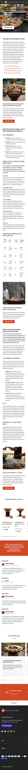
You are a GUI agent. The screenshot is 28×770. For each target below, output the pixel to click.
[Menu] (2, 2)
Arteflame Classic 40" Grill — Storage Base (7, 523)
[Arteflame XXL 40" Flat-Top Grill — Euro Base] (20, 512)
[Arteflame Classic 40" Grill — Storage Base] (7, 512)
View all (14, 638)
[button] (26, 2)
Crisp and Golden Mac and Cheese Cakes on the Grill (12, 661)
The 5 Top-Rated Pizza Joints (12, 66)
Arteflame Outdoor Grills (8, 766)
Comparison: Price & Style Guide (13, 68)
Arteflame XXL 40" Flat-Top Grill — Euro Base (19, 524)
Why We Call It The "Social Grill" (13, 72)
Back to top (14, 702)
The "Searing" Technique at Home (13, 70)
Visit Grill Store (8, 27)
